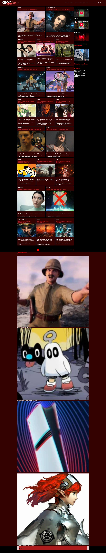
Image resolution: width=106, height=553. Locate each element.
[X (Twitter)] (98, 2)
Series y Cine (77, 2)
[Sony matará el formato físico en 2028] (53, 436)
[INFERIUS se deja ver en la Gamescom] (64, 170)
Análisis (71, 2)
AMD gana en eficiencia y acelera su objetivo (79, 71)
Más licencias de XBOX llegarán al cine (24, 222)
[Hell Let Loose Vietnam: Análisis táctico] (64, 50)
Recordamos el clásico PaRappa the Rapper (24, 162)
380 (53, 249)
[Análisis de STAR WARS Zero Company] (64, 230)
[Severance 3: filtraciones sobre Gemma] (31, 201)
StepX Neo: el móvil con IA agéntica (79, 76)
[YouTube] (100, 2)
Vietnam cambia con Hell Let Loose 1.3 (45, 162)
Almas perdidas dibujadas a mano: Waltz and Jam (27, 400)
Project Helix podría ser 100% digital (56, 189)
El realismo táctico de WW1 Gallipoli (27, 9)
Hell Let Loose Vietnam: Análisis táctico (62, 42)
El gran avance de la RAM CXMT (79, 74)
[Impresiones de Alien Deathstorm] (45, 230)
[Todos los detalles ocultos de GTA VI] (60, 81)
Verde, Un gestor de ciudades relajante (26, 102)
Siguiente (70, 249)
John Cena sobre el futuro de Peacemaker (29, 129)
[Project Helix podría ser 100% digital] (60, 201)
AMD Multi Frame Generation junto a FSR (80, 77)
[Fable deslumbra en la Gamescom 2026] (60, 141)
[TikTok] (21, 548)
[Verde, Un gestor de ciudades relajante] (26, 110)
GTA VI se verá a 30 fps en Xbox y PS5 (63, 102)
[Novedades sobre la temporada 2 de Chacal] (26, 50)
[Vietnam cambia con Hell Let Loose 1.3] (45, 170)
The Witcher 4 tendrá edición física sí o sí (45, 102)
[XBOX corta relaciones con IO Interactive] (53, 509)
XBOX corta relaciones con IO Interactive (25, 545)
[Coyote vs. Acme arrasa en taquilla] (31, 81)
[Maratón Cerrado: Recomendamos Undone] (60, 21)
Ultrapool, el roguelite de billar (45, 41)
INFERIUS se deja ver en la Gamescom (63, 162)
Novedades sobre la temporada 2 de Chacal (26, 42)
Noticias (67, 2)
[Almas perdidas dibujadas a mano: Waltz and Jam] (53, 364)
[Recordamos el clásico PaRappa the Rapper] (26, 170)
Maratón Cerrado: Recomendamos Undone (58, 9)
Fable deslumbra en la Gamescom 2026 (57, 129)
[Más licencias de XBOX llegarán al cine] (26, 230)
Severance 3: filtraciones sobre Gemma (28, 189)
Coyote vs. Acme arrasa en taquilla (27, 69)
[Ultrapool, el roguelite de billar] (45, 49)
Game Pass (83, 2)
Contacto (95, 2)
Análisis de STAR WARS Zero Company (63, 222)
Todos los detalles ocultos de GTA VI (56, 69)
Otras (90, 2)
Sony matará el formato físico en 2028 (25, 472)
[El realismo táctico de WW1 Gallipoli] (31, 21)
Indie (87, 2)
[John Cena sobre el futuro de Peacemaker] (31, 141)
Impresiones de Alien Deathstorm (43, 222)
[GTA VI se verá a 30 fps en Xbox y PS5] (64, 110)
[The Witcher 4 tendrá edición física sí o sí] (45, 110)
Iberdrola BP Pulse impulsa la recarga (80, 72)
